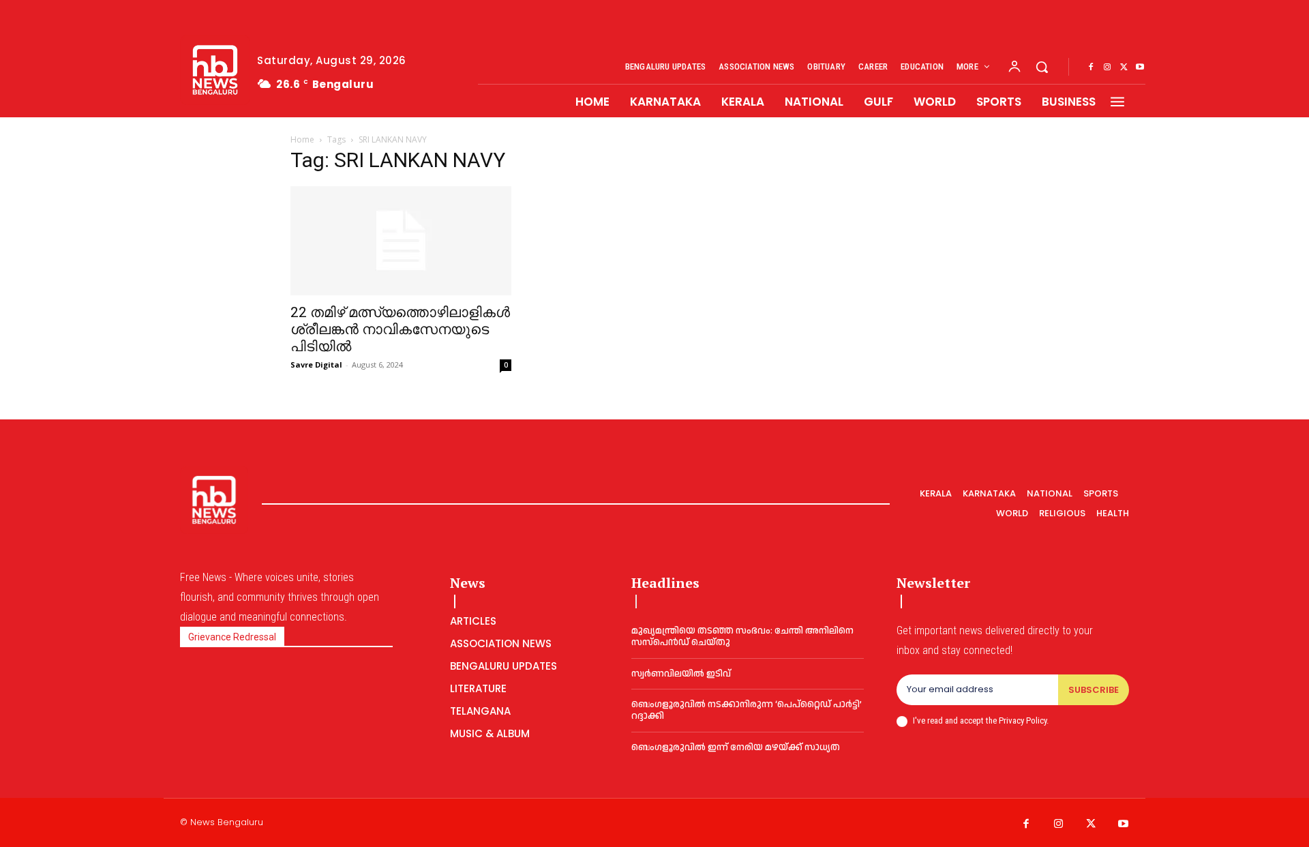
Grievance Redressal (232, 636)
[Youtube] (1140, 67)
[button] (1041, 66)
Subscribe (1093, 689)
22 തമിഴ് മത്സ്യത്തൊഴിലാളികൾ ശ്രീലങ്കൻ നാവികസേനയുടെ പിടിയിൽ (400, 329)
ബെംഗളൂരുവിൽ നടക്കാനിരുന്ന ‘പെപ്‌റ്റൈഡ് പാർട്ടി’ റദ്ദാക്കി (746, 710)
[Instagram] (1107, 67)
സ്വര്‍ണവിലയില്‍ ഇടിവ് (681, 674)
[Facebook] (1091, 67)
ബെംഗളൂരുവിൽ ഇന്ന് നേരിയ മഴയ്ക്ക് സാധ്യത (735, 747)
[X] (1123, 67)
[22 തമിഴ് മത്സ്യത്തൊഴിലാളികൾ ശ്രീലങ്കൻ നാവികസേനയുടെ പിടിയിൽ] (400, 240)
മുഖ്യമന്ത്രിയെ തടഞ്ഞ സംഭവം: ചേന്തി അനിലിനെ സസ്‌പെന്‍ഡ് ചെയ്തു (742, 636)
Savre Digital (316, 364)
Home (302, 139)
